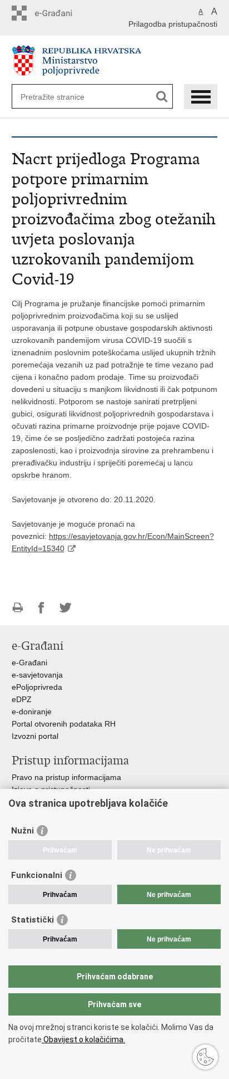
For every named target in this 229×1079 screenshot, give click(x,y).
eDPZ (22, 699)
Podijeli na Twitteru (65, 608)
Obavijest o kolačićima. (83, 1039)
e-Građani (29, 662)
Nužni (22, 831)
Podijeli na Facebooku (41, 608)
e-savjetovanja (37, 674)
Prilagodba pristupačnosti (172, 23)
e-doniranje (32, 711)
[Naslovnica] (115, 60)
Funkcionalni (36, 875)
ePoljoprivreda (37, 687)
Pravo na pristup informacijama (66, 777)
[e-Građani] (59, 13)
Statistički (32, 920)
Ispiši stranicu (17, 608)
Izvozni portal (35, 736)
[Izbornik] (200, 96)
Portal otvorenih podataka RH (64, 723)
